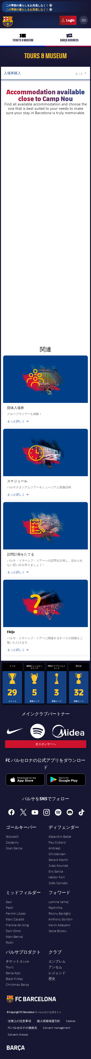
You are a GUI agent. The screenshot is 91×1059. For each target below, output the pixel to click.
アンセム (55, 967)
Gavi (9, 902)
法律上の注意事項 (19, 1020)
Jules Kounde (58, 865)
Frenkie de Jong (17, 925)
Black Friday (14, 979)
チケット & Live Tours (17, 964)
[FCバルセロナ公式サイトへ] (8, 21)
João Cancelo (58, 883)
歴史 (52, 979)
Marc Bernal (14, 937)
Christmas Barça (17, 984)
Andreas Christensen (57, 851)
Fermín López (15, 913)
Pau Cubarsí (57, 842)
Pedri (9, 908)
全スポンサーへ (45, 744)
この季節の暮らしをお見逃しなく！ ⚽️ (29, 7)
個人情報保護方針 (48, 1020)
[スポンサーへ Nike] (15, 731)
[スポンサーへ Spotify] (37, 731)
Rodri (10, 942)
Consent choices (18, 1034)
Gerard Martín (58, 860)
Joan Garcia (14, 848)
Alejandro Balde (60, 836)
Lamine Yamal (58, 902)
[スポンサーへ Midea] (68, 731)
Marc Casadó (15, 919)
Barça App (13, 973)
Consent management (56, 1027)
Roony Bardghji (60, 913)
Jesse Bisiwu (57, 931)
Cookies (70, 1020)
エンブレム (57, 961)
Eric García (56, 871)
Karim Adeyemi (59, 925)
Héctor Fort (57, 877)
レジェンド (57, 973)
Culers (67, 20)
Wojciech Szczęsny (12, 839)
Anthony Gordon (61, 919)
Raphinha (55, 908)
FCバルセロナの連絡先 (22, 1027)
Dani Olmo (13, 931)
